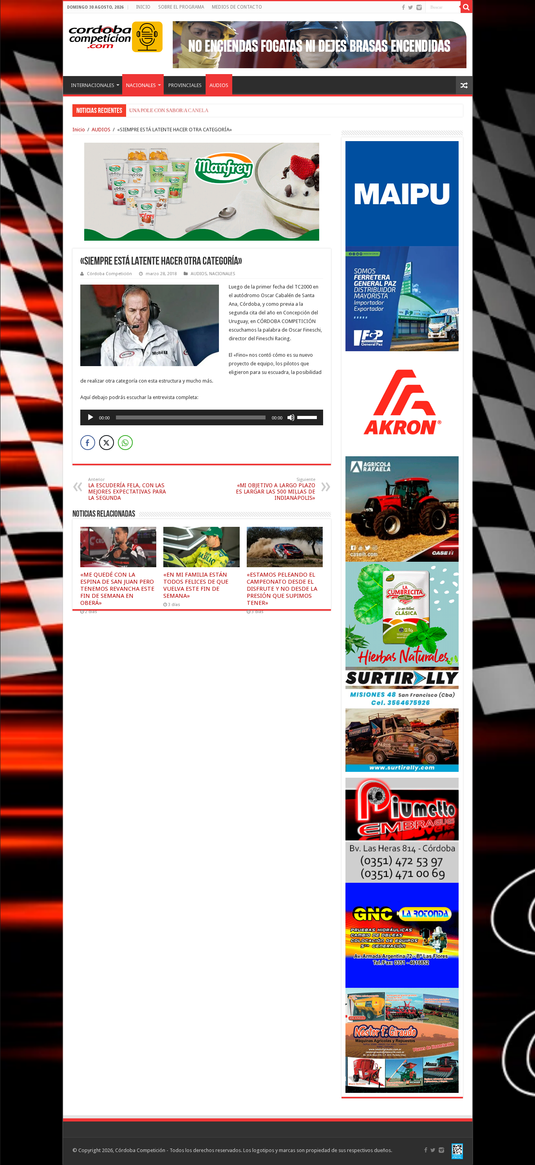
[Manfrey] (201, 191)
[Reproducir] (90, 417)
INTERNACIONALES (92, 85)
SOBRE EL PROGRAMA (181, 7)
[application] (201, 417)
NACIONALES (141, 85)
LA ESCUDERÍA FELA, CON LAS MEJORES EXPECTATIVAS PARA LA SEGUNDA (127, 489)
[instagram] (419, 7)
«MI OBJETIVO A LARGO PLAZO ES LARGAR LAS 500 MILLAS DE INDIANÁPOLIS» (275, 489)
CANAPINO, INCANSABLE (159, 110)
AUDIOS (219, 85)
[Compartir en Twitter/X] (106, 442)
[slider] (308, 417)
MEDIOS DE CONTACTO (237, 7)
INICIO (143, 7)
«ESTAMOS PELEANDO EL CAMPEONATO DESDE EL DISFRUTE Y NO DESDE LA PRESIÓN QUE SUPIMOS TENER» (282, 588)
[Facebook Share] (87, 442)
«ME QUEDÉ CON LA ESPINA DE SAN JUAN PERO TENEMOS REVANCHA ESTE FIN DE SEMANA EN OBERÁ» (117, 588)
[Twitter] (410, 7)
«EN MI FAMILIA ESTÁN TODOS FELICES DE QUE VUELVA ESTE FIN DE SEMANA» (195, 585)
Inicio (78, 129)
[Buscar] (466, 7)
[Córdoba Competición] (100, 35)
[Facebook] (403, 7)
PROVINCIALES (185, 85)
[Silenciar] (291, 417)
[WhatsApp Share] (125, 442)
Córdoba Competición (109, 273)
